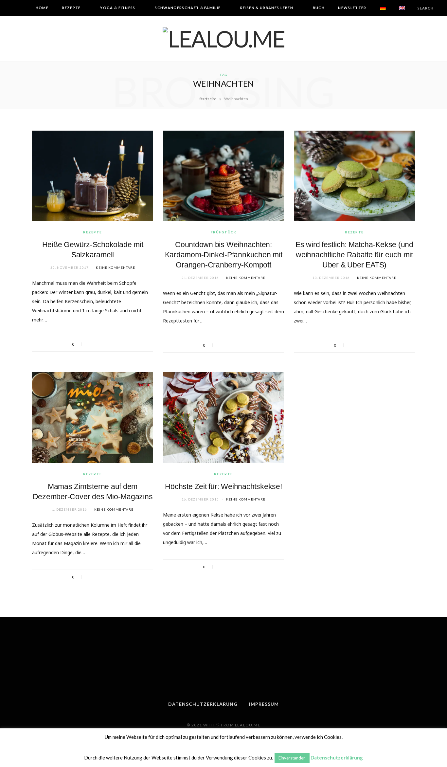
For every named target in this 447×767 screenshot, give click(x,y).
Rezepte (71, 8)
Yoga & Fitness (117, 8)
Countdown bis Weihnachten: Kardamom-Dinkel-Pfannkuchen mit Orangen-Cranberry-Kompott (223, 254)
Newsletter (352, 8)
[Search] (412, 8)
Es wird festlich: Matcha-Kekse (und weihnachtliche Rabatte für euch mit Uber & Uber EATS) (354, 254)
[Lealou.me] (224, 38)
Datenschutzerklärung (203, 704)
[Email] (116, 344)
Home (42, 8)
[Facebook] (91, 344)
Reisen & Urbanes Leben (266, 8)
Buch (319, 8)
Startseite (207, 98)
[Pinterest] (108, 344)
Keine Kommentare (115, 267)
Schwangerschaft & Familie (188, 8)
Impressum (264, 704)
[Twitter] (99, 344)
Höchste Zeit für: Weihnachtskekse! (223, 486)
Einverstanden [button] (292, 757)
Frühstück (224, 232)
